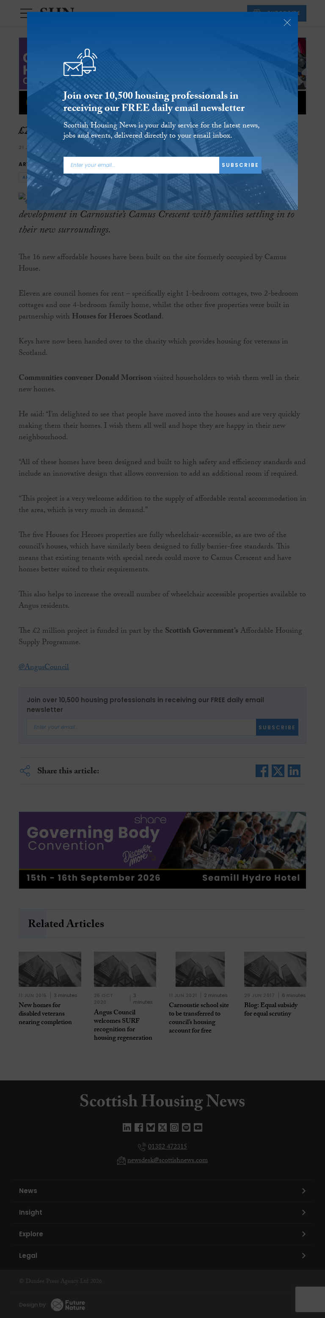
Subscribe (240, 165)
